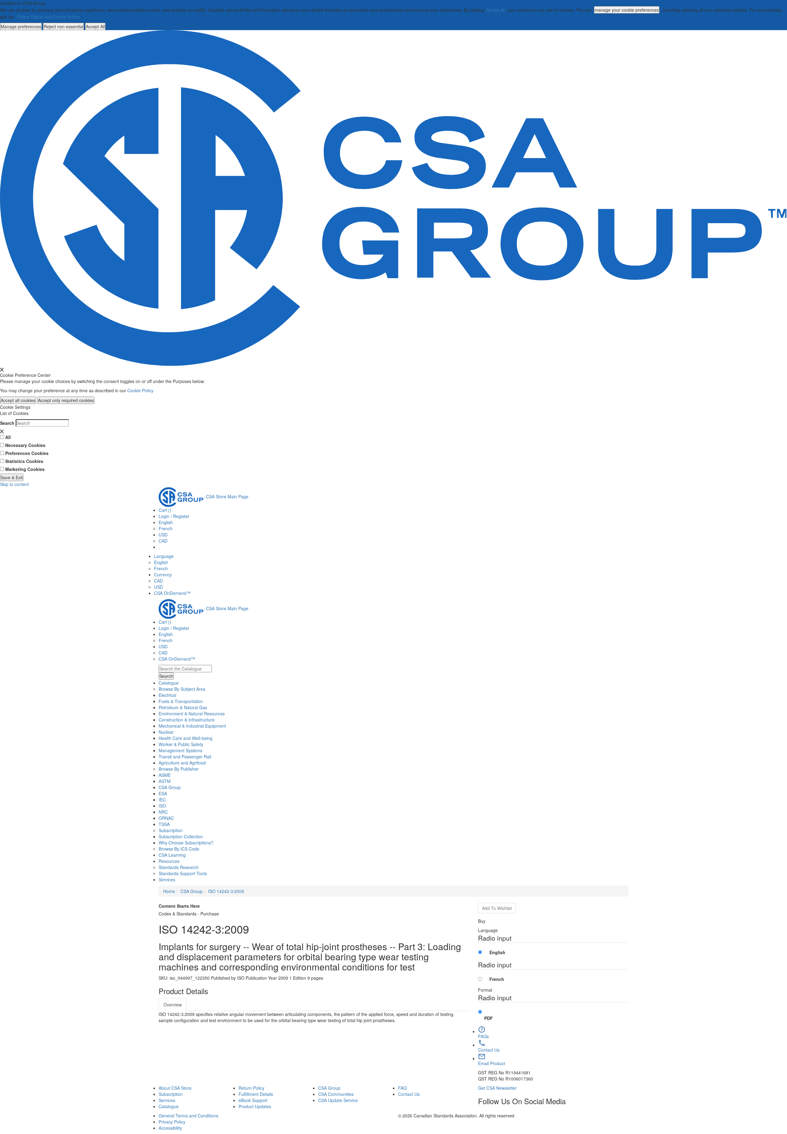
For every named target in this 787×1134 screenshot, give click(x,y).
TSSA (164, 824)
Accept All (495, 10)
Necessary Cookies (25, 445)
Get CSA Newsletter (497, 1088)
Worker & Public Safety (181, 744)
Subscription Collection (181, 836)
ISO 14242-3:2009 (226, 891)
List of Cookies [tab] (14, 413)
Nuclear (166, 732)
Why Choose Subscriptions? (186, 843)
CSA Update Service (338, 1100)
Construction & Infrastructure (187, 720)
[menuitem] (393, 695)
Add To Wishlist (497, 908)
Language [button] (164, 556)
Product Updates (255, 1106)
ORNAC (166, 818)
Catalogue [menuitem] (169, 683)
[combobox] (185, 668)
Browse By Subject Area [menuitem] (182, 689)
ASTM (165, 781)
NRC (163, 812)
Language (488, 930)
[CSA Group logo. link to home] (393, 197)
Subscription (171, 1094)
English (161, 562)
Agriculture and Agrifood (182, 763)
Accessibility (170, 1128)
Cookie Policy (140, 390)
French (165, 528)
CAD (163, 541)
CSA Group (170, 787)
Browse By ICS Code (179, 849)
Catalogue (169, 1106)
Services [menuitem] (167, 879)
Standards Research (179, 867)
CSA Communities (336, 1094)
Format (485, 990)
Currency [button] (163, 574)
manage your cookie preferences (627, 10)
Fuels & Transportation (181, 701)
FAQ (402, 1088)
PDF (488, 1018)
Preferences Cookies (27, 453)
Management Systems (180, 750)
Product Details (183, 991)
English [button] (166, 522)
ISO (162, 806)
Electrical (167, 695)
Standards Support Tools (183, 873)
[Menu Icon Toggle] (159, 548)
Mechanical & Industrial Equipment (192, 726)
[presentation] (2, 369)
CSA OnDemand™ (172, 593)
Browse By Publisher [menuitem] (179, 769)
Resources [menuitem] (169, 861)
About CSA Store (175, 1088)
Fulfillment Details (256, 1094)
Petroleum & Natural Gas (183, 707)
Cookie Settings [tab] (15, 407)
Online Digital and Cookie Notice (48, 17)
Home (169, 891)
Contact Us (409, 1094)
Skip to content (14, 484)
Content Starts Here (179, 906)
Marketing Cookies (25, 469)
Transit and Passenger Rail (185, 756)
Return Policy (251, 1088)
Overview (173, 1005)
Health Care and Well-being (185, 738)
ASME (165, 775)
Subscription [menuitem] (171, 830)
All (8, 437)
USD (163, 534)
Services (167, 1100)
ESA (163, 793)
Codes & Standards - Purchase (189, 914)
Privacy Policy (172, 1122)
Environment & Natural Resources (192, 713)
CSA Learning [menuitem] (172, 855)
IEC (162, 799)
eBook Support (253, 1100)
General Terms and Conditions (188, 1115)
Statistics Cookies (24, 461)
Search (7, 423)
